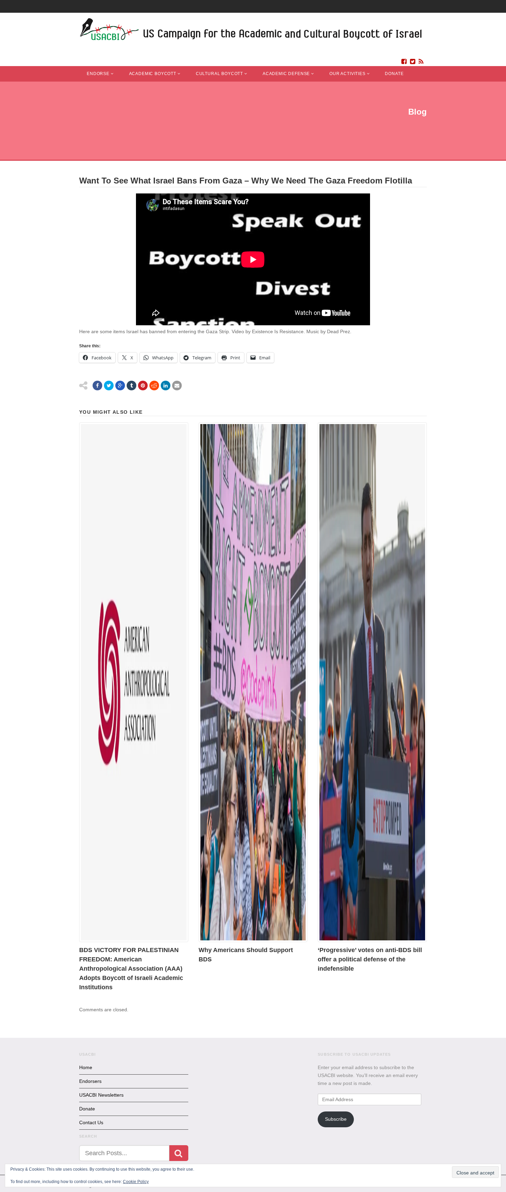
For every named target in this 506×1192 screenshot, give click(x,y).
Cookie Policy (136, 1181)
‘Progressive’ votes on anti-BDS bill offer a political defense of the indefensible (370, 959)
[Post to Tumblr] (131, 385)
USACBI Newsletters (101, 1095)
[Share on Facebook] (97, 385)
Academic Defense (286, 73)
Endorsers (90, 1081)
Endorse (98, 73)
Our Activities (347, 73)
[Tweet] (109, 385)
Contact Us (91, 1122)
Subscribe (336, 1119)
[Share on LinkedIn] (165, 385)
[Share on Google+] (120, 385)
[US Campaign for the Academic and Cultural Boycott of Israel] (251, 31)
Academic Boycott (152, 73)
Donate (394, 73)
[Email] (177, 385)
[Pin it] (143, 385)
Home (85, 1067)
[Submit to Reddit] (154, 385)
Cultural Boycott (219, 73)
